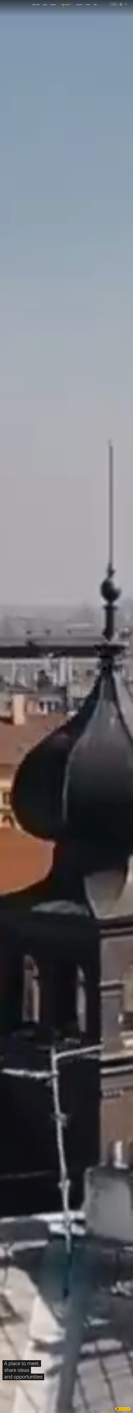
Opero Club (35, 4)
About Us (79, 4)
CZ (126, 4)
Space (45, 4)
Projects (53, 4)
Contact (114, 4)
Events (88, 4)
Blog (95, 4)
